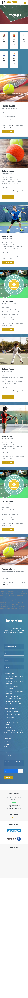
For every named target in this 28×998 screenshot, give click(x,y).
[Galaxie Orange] (14, 153)
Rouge (8, 747)
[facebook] (12, 817)
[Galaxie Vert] (14, 219)
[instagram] (15, 817)
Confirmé (8, 755)
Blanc (7, 741)
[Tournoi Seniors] (14, 88)
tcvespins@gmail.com (14, 808)
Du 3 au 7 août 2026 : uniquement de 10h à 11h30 (13, 697)
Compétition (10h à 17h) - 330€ (14, 733)
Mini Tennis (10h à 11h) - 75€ (13, 711)
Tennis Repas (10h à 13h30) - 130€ (14, 718)
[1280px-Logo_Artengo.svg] (14, 837)
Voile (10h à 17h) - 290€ (12, 727)
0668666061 (20, 637)
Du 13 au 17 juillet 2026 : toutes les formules (14, 682)
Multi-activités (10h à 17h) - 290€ (13, 723)
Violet (7, 744)
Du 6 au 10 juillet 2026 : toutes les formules (14, 677)
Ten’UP (13, 125)
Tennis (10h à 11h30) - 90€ (13, 714)
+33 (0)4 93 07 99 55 (14, 806)
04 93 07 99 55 (8, 127)
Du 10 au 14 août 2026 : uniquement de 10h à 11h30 (13, 702)
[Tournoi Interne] (14, 551)
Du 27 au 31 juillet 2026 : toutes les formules (15, 692)
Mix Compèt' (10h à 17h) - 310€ (14, 730)
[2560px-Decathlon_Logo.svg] (14, 829)
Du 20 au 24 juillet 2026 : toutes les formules (13, 687)
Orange (8, 749)
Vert (7, 752)
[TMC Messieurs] (14, 284)
